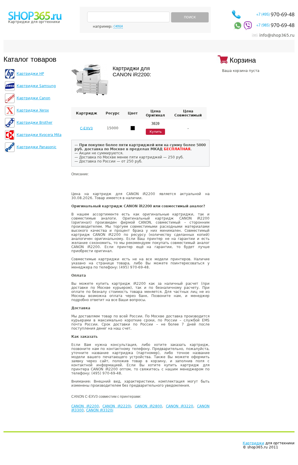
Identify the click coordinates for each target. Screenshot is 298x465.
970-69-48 (275, 15)
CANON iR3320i (99, 410)
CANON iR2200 (85, 406)
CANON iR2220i (116, 406)
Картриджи (253, 443)
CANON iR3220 (180, 406)
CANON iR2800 (148, 406)
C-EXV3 (86, 128)
